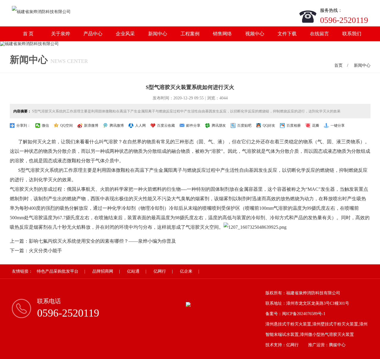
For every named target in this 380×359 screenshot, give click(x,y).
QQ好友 (269, 125)
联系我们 (351, 33)
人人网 (140, 125)
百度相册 (293, 125)
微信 (45, 125)
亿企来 (186, 271)
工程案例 (190, 33)
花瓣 (315, 125)
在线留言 (319, 33)
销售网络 (222, 33)
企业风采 (125, 33)
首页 (338, 65)
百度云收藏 (166, 125)
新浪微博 (91, 125)
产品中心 (92, 33)
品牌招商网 (102, 271)
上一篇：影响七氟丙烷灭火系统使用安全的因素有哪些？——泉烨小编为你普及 (93, 241)
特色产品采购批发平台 (57, 271)
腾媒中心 (337, 345)
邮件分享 (193, 125)
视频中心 (254, 33)
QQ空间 (66, 125)
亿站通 (133, 271)
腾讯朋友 (219, 125)
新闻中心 (157, 33)
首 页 (28, 33)
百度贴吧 (244, 125)
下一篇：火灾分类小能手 (36, 250)
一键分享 (337, 125)
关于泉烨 (60, 33)
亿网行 (159, 271)
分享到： (23, 125)
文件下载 (287, 33)
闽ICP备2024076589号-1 (303, 314)
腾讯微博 (117, 125)
